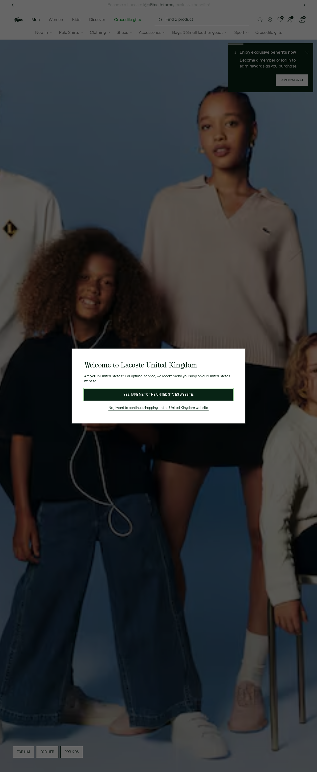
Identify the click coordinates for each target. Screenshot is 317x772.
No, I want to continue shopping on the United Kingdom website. (158, 407)
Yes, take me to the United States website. (158, 394)
